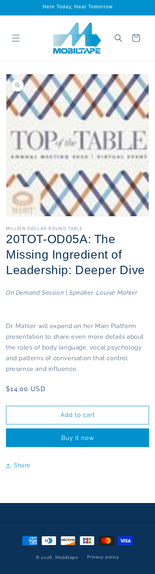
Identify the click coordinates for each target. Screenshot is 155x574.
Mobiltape (66, 557)
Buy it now (77, 438)
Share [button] (22, 465)
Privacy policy (103, 557)
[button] (16, 38)
